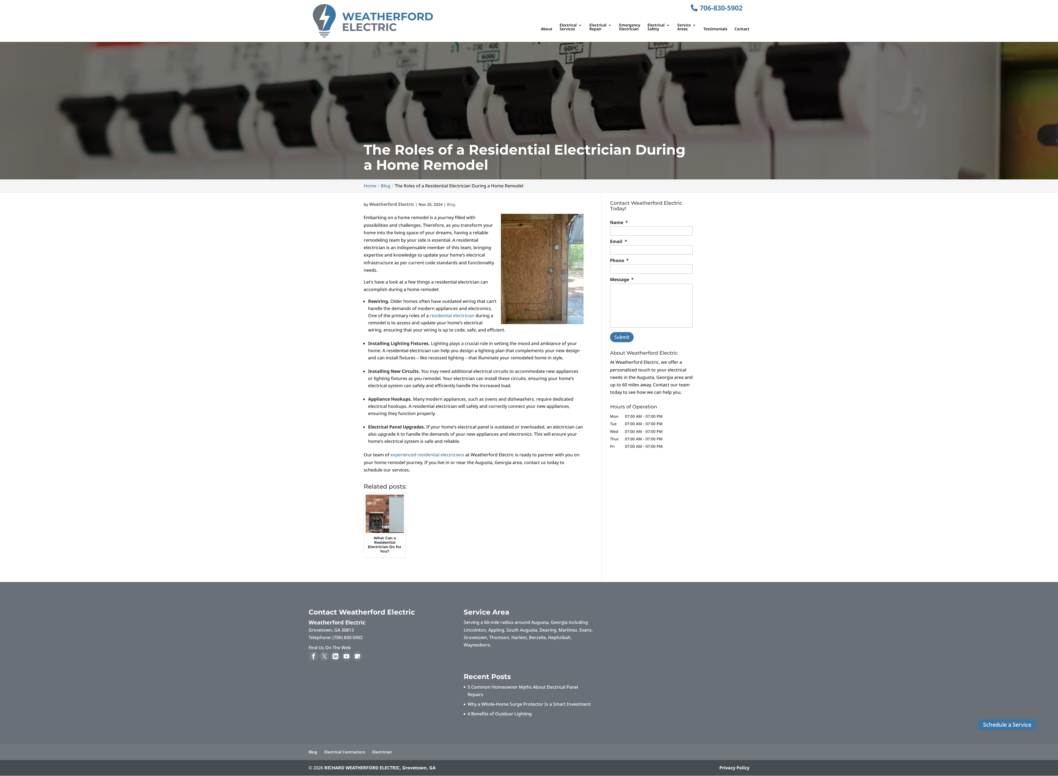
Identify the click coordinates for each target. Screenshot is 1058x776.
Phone (619, 260)
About (546, 29)
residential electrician (452, 315)
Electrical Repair (597, 27)
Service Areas (684, 27)
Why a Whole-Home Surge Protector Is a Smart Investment (529, 704)
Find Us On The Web (330, 648)
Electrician (382, 752)
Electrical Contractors (344, 752)
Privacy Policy (734, 768)
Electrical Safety (656, 27)
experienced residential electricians (427, 455)
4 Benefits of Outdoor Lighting (500, 714)
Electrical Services (568, 27)
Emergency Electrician (629, 27)
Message (622, 279)
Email (618, 241)
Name (619, 222)
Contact (742, 29)
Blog (451, 204)
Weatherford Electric (391, 204)
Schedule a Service (1007, 724)
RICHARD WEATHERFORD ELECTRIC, (380, 768)
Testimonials (715, 29)
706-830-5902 (720, 7)
